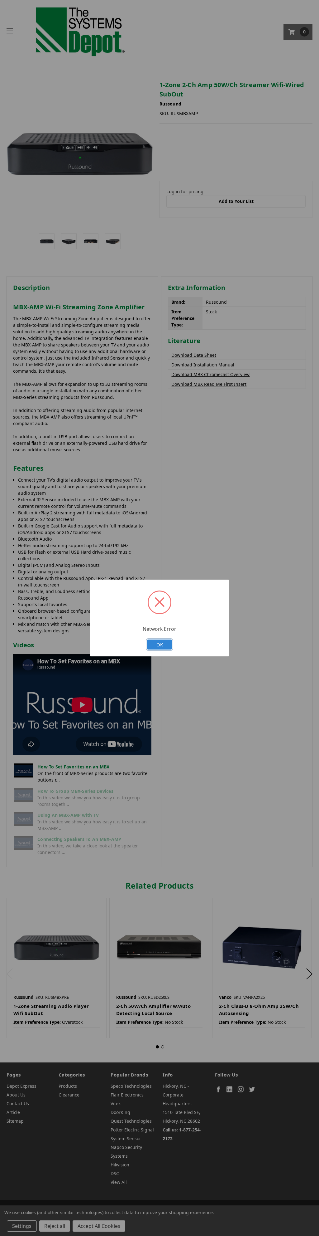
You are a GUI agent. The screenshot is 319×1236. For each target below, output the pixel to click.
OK (159, 644)
